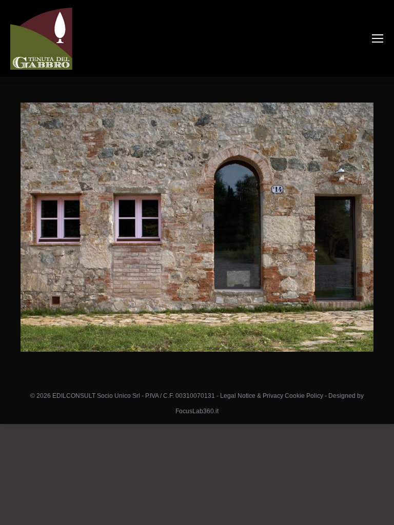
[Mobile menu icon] (377, 38)
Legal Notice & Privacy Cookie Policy (271, 395)
